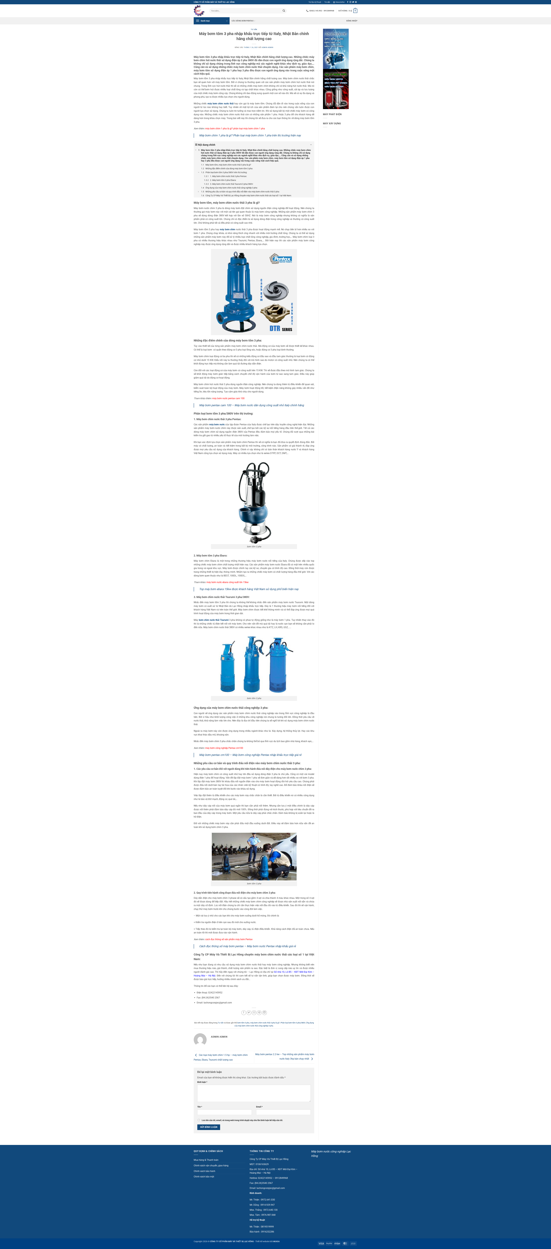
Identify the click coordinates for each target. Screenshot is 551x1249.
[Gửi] (283, 10)
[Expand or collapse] (311, 145)
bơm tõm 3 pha (243, 1023)
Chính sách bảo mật (204, 1176)
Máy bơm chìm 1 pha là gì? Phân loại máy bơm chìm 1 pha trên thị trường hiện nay (250, 135)
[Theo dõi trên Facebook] (348, 2)
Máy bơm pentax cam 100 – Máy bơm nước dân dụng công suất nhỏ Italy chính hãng (251, 405)
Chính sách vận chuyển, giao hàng (211, 1165)
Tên (199, 1107)
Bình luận (202, 1082)
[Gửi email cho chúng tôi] (356, 2)
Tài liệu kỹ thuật (315, 2)
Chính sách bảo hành (204, 1171)
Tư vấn (327, 2)
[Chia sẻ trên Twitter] (249, 1012)
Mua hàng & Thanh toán (206, 1160)
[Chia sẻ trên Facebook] (243, 1012)
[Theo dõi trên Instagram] (350, 2)
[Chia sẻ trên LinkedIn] (264, 1012)
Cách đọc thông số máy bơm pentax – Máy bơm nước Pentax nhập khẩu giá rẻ (247, 946)
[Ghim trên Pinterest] (259, 1012)
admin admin (267, 47)
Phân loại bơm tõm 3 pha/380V (293, 1023)
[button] (339, 2)
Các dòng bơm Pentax (242, 21)
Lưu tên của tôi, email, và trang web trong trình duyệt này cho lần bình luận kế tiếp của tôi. (242, 1120)
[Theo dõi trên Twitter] (353, 2)
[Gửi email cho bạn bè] (254, 1012)
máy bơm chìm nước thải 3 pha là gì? (265, 1023)
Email (259, 1107)
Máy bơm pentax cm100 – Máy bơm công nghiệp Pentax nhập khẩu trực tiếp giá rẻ (250, 755)
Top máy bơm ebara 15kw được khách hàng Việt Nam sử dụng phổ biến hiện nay (248, 589)
